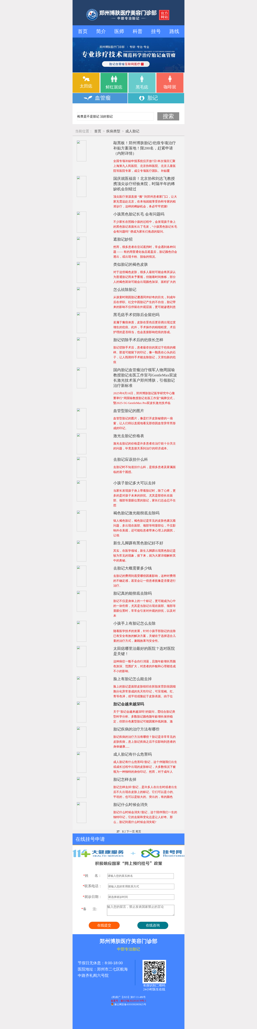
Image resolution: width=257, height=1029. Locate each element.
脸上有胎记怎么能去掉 (132, 679)
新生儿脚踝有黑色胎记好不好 (138, 543)
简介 (101, 31)
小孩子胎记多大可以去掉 (134, 483)
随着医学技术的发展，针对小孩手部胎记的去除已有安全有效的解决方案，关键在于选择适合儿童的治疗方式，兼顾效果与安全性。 (144, 635)
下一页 (130, 831)
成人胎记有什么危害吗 (132, 754)
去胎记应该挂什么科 (130, 459)
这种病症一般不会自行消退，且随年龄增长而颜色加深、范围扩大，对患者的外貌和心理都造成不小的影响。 (144, 666)
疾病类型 (113, 131)
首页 (83, 31)
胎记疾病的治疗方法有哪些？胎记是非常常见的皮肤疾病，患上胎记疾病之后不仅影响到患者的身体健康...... (144, 741)
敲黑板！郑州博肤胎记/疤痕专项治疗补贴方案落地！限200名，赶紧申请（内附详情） (144, 148)
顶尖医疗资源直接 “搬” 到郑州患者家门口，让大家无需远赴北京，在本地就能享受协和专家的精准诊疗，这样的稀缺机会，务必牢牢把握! (145, 201)
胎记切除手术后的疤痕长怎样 (138, 340)
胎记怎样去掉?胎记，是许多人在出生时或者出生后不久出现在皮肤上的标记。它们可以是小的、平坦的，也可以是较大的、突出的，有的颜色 (145, 792)
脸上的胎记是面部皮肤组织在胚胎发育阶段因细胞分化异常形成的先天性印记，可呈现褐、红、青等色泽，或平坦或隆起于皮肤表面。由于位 (144, 691)
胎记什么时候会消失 (130, 804)
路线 (174, 31)
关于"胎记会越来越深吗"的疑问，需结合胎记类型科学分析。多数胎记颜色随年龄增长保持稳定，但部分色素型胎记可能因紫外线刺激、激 (144, 716)
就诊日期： (92, 897)
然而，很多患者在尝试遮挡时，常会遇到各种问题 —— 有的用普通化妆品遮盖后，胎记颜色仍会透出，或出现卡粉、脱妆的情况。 (145, 251)
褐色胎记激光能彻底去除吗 (136, 513)
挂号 (156, 31)
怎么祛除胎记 (124, 289)
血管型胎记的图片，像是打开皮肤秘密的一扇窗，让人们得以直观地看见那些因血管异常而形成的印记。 (144, 423)
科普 (137, 31)
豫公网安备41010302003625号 (130, 1004)
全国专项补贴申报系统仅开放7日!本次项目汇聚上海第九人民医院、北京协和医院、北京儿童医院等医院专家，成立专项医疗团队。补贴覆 (144, 165)
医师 (119, 31)
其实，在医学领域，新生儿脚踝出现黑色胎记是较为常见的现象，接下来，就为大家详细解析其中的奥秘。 (144, 555)
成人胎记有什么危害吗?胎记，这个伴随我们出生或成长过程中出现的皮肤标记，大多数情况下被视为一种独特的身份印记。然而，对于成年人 (145, 766)
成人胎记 (132, 131)
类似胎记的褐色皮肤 (130, 264)
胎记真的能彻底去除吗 (132, 593)
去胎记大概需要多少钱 (132, 568)
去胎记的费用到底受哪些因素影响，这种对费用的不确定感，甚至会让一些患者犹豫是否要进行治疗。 (144, 580)
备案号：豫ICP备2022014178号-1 (128, 1000)
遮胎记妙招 (123, 239)
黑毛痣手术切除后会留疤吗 (136, 315)
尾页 (138, 831)
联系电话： (92, 886)
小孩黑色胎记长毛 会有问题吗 (138, 214)
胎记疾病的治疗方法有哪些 (136, 729)
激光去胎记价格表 (128, 436)
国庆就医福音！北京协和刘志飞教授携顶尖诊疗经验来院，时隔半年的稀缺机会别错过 (144, 183)
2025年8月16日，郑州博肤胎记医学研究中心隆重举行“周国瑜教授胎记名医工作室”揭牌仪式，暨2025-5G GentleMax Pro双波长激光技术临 (144, 398)
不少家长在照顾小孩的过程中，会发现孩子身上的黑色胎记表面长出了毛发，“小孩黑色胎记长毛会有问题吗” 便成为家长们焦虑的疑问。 (145, 226)
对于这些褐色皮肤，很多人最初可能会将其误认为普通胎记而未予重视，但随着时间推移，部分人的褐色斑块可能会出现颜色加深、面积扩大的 (144, 277)
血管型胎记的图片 (128, 411)
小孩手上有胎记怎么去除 (134, 623)
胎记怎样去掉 (124, 779)
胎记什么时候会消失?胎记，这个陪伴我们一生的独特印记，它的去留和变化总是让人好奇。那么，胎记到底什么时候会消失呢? (145, 817)
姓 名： (92, 875)
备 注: (89, 909)
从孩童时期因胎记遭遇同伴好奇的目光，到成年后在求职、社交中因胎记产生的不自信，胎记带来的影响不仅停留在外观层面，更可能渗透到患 (144, 302)
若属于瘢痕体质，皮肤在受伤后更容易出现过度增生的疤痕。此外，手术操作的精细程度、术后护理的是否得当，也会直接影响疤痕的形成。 (144, 327)
